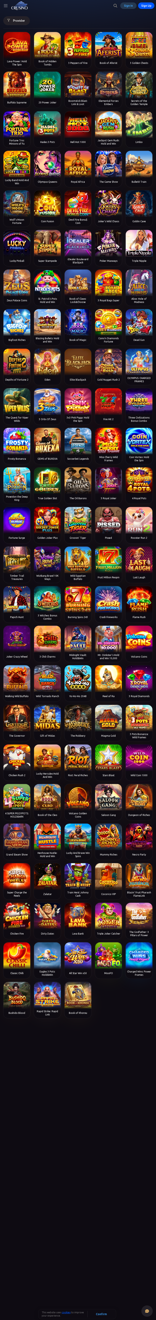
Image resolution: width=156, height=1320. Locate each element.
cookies (66, 1312)
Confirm (101, 1314)
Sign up (146, 5)
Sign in (128, 5)
